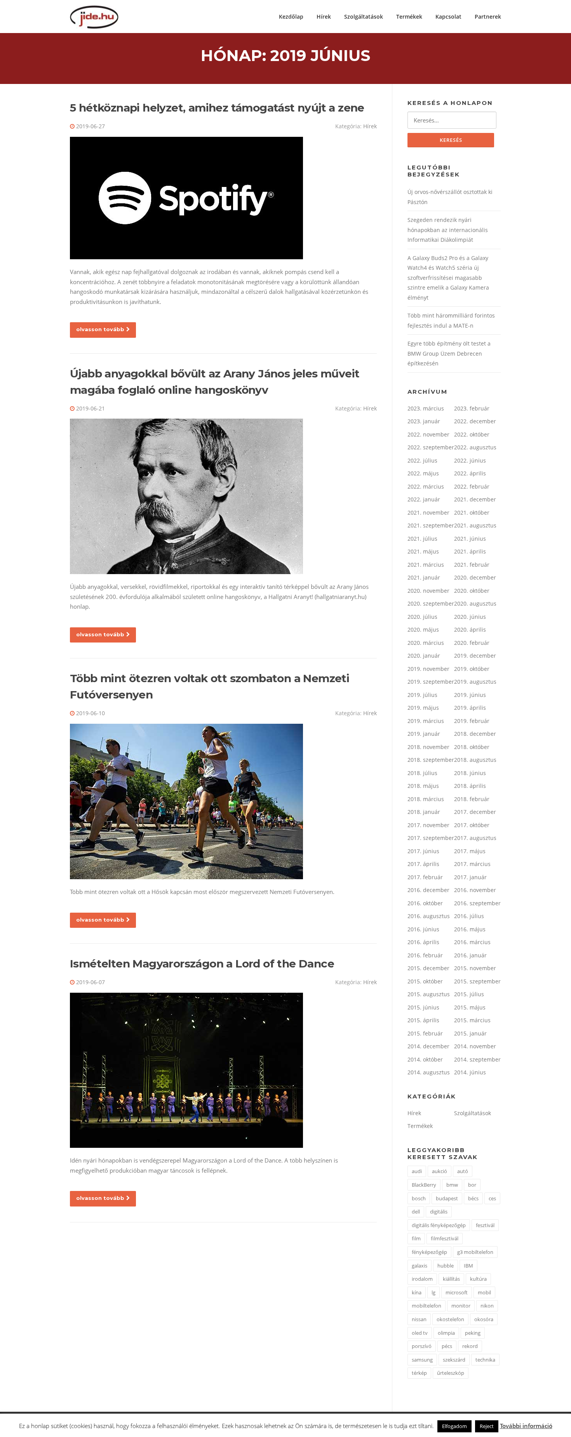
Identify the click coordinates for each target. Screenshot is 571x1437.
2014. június (470, 1072)
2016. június (423, 929)
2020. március (425, 642)
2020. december (475, 577)
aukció (439, 1171)
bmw (452, 1184)
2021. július (422, 538)
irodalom (422, 1278)
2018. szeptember (430, 759)
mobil (484, 1292)
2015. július (469, 994)
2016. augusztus (428, 916)
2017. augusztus (475, 838)
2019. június (470, 694)
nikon (487, 1305)
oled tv (420, 1332)
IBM (468, 1265)
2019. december (475, 655)
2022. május (423, 473)
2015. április (423, 1020)
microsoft (457, 1292)
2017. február (425, 877)
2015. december (428, 968)
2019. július (422, 694)
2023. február (471, 408)
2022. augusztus (475, 447)
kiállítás (451, 1278)
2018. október (471, 747)
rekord (470, 1346)
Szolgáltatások (363, 16)
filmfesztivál (444, 1238)
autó (462, 1171)
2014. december (428, 1046)
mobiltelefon (426, 1305)
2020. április (470, 629)
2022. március (425, 486)
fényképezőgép (429, 1251)
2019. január (423, 733)
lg (433, 1292)
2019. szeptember (430, 681)
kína (416, 1292)
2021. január (423, 577)
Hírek (324, 16)
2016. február (425, 955)
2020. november (428, 590)
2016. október (425, 903)
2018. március (425, 799)
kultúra (478, 1278)
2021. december (475, 499)
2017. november (428, 825)
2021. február (471, 564)
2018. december (475, 733)
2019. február (471, 721)
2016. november (475, 890)
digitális (438, 1211)
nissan (419, 1319)
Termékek (409, 16)
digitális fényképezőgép (439, 1225)
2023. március (425, 408)
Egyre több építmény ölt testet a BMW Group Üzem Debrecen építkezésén (449, 353)
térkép (419, 1372)
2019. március (425, 721)
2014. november (475, 1046)
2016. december (428, 890)
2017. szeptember (430, 838)
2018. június (470, 773)
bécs (473, 1198)
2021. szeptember (430, 525)
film (416, 1238)
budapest (447, 1198)
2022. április (470, 473)
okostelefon (450, 1319)
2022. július (422, 460)
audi (417, 1171)
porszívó (422, 1346)
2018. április (470, 785)
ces (492, 1198)
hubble (445, 1265)
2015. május (470, 1007)
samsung (422, 1359)
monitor (460, 1305)
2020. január (423, 655)
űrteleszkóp (450, 1372)
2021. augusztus (475, 525)
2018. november (428, 747)
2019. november (428, 668)
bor (472, 1184)
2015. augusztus (428, 994)
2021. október (471, 512)
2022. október (471, 434)
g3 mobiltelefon (475, 1251)
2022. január (423, 499)
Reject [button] (487, 1426)
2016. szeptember (477, 903)
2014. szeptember (477, 1059)
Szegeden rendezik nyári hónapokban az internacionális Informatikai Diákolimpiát (447, 229)
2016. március (472, 942)
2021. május (423, 551)
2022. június (470, 460)
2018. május (423, 785)
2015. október (425, 981)
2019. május (423, 707)
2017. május (470, 851)
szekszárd (454, 1359)
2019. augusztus (475, 681)
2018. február (471, 799)
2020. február (471, 642)
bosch (419, 1198)
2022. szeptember (430, 447)
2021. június (470, 538)
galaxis (419, 1265)
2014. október (425, 1059)
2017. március (472, 864)
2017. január (470, 877)
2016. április (423, 942)
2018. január (423, 811)
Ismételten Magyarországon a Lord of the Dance (202, 963)
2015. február (425, 1033)
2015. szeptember (477, 981)
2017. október (471, 825)
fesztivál (485, 1225)
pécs (447, 1346)
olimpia (446, 1332)
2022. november (428, 434)
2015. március (472, 1020)
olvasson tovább (100, 329)
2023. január (423, 421)
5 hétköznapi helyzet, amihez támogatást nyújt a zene (217, 107)
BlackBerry (424, 1184)
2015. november (475, 968)
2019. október (471, 668)
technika (485, 1359)
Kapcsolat (448, 16)
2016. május (470, 929)
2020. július (422, 616)
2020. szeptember (430, 603)
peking (472, 1332)
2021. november (428, 512)
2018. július (422, 773)
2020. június (470, 616)
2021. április (470, 551)
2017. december (475, 811)
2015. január (470, 1033)
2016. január (470, 955)
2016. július (469, 916)
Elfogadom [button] (454, 1426)
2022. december (475, 421)
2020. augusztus (475, 603)
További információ (526, 1426)
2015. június (423, 1007)
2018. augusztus (475, 759)
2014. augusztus (428, 1072)
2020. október (471, 590)
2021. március (425, 564)
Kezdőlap (291, 16)
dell (416, 1211)
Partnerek (488, 16)
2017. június (423, 851)
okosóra (483, 1319)
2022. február (471, 486)
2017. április (423, 864)
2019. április (470, 707)
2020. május (423, 629)
